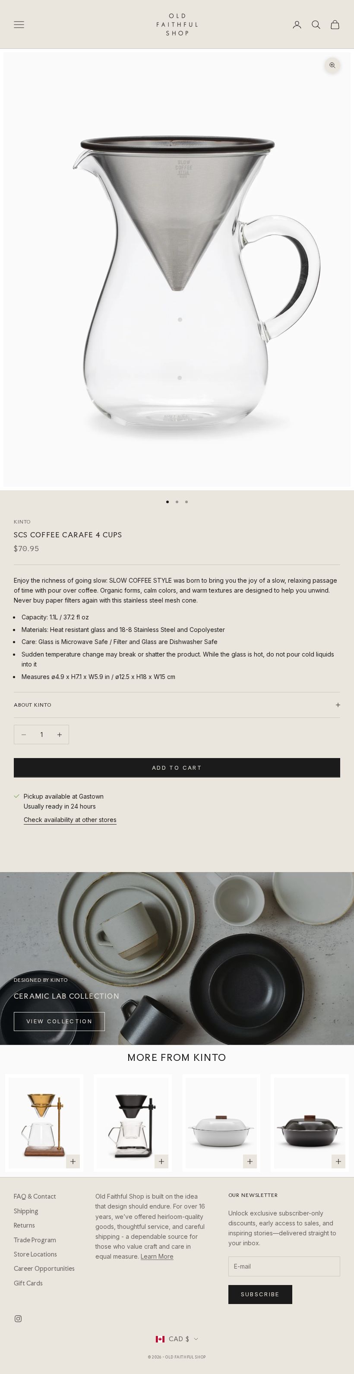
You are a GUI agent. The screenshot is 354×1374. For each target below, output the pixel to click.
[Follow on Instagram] (18, 1318)
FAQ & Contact (35, 1196)
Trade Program (35, 1240)
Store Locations (35, 1254)
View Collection (59, 1021)
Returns (24, 1225)
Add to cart (177, 767)
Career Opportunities (44, 1268)
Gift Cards (28, 1283)
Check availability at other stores (70, 819)
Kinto (22, 522)
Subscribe (260, 1294)
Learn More (157, 1256)
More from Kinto (177, 1057)
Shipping (26, 1211)
